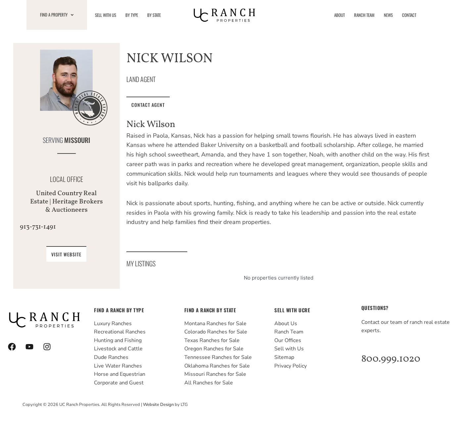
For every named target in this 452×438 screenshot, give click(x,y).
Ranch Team (364, 15)
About (339, 15)
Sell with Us (105, 15)
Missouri (77, 140)
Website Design (158, 405)
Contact (409, 15)
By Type (131, 15)
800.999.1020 (390, 359)
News (388, 15)
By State (154, 15)
